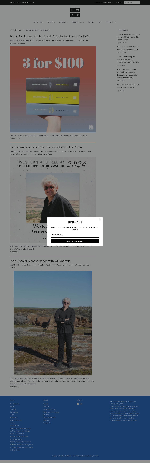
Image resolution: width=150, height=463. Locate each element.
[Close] (100, 219)
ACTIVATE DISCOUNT (75, 241)
